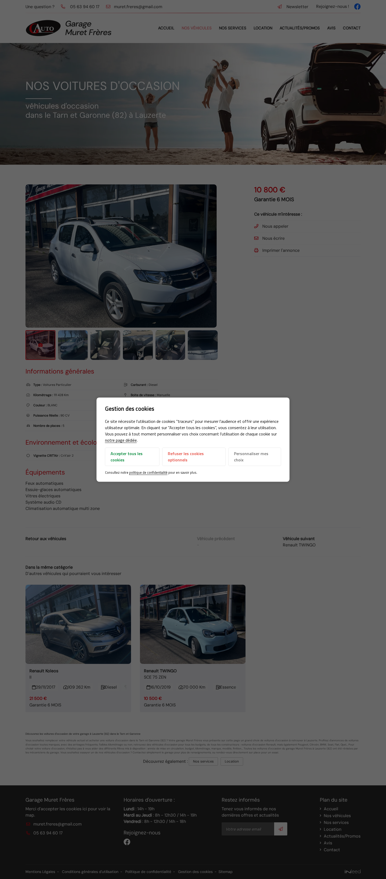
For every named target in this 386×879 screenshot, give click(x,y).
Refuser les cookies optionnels (186, 457)
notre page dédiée (121, 440)
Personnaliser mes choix (251, 457)
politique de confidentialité (148, 472)
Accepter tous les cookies (127, 457)
